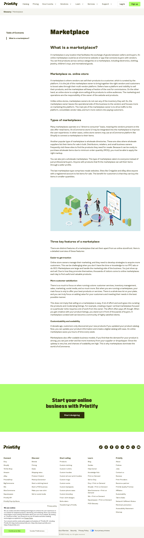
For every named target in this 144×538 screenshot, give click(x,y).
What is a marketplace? (19, 38)
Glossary (7, 12)
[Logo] (11, 4)
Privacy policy (52, 506)
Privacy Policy (28, 518)
